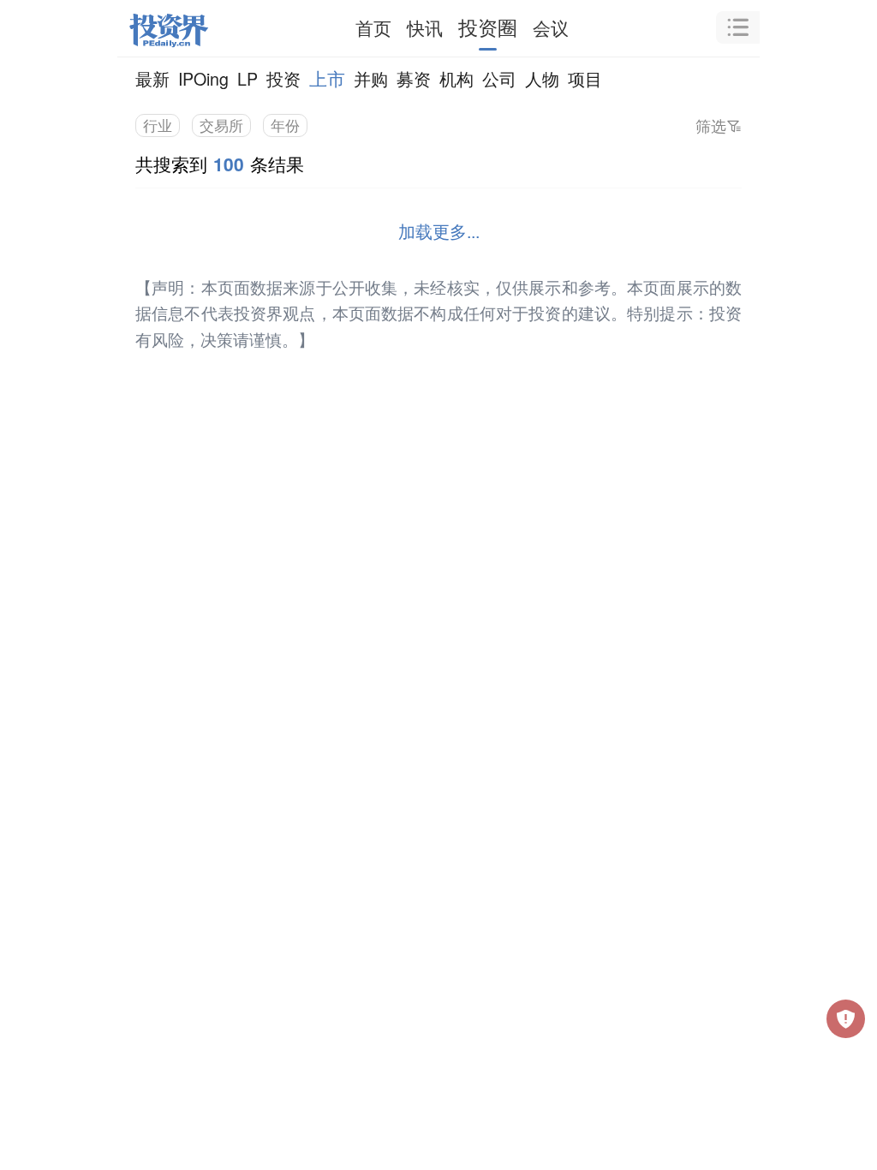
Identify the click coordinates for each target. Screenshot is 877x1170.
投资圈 (487, 27)
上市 (327, 78)
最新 (152, 78)
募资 (414, 78)
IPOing (203, 78)
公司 (499, 78)
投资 (283, 78)
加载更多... (439, 230)
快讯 (425, 27)
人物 (542, 78)
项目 (585, 78)
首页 (373, 27)
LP (247, 78)
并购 (371, 78)
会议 (551, 27)
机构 (456, 78)
